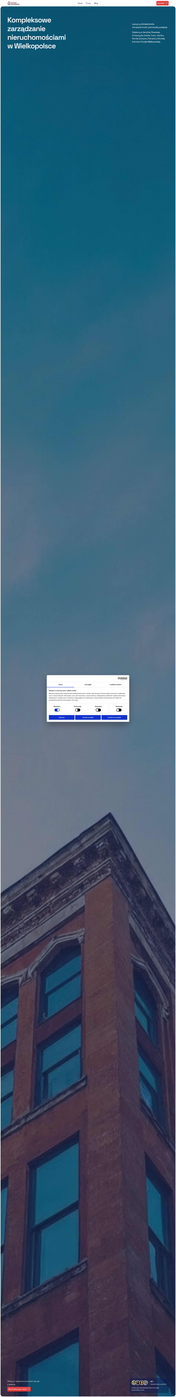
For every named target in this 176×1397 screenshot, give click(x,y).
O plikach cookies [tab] (115, 684)
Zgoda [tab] (60, 684)
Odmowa (62, 717)
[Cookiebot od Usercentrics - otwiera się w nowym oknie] (119, 678)
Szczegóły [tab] (88, 684)
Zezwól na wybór (88, 717)
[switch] (77, 710)
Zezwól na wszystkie (114, 717)
